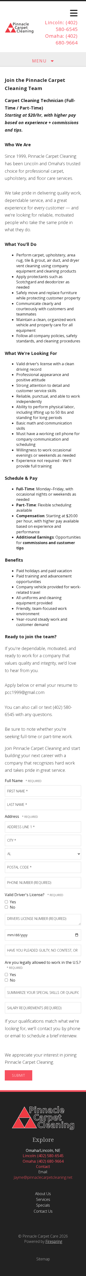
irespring (55, 1241)
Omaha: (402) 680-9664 (61, 39)
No (12, 907)
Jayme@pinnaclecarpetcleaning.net (43, 1177)
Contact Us (43, 1211)
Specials (43, 1205)
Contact (43, 1166)
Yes (12, 902)
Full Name (14, 780)
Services (43, 1199)
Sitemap (43, 1259)
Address (12, 816)
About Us (43, 1193)
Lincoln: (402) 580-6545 (61, 25)
